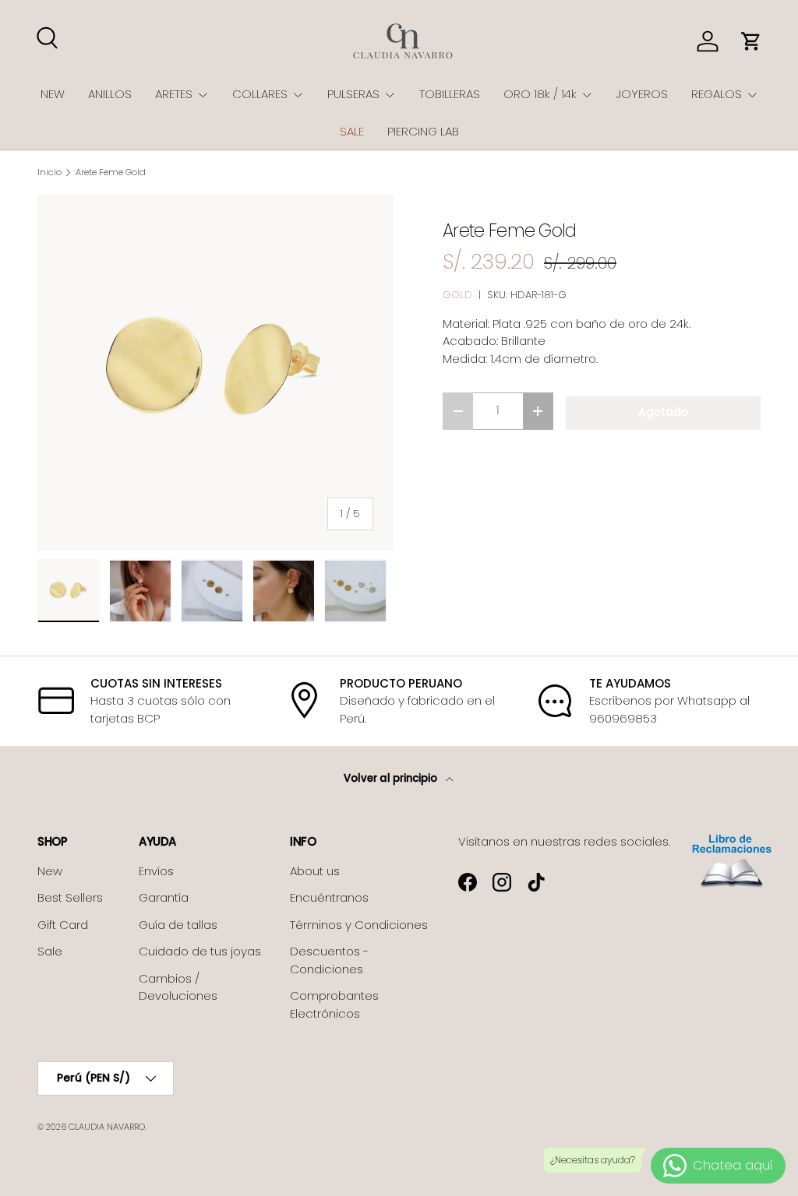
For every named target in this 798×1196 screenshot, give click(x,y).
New (49, 871)
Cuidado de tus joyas (200, 951)
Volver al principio (392, 778)
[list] (215, 372)
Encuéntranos (329, 897)
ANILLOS (110, 94)
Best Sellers (70, 897)
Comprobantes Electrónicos (334, 1004)
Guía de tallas (178, 924)
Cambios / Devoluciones (178, 987)
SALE (352, 131)
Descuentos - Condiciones (329, 960)
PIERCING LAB (423, 131)
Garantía (164, 897)
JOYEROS (642, 94)
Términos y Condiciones (359, 924)
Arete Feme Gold (111, 172)
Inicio (49, 172)
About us (315, 871)
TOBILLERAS (449, 94)
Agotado (663, 412)
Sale (49, 951)
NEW (53, 94)
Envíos (156, 871)
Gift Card (62, 924)
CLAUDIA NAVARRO (107, 1126)
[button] (751, 41)
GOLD (457, 294)
